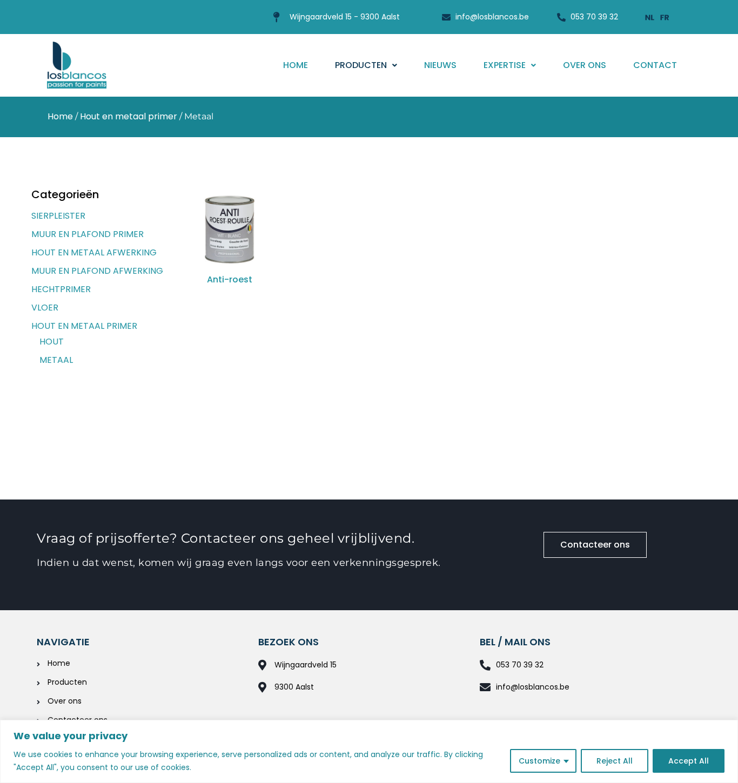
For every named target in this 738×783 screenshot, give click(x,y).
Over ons (584, 65)
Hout (51, 341)
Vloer (44, 307)
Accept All (688, 760)
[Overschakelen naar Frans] (665, 17)
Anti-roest (229, 279)
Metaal (56, 360)
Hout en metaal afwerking (94, 252)
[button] (366, 65)
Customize (539, 760)
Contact (655, 65)
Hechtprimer (61, 289)
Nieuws (440, 65)
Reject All (614, 760)
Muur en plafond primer (87, 234)
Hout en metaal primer (128, 116)
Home (295, 65)
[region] (369, 751)
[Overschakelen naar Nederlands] (650, 17)
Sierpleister (58, 216)
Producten (361, 65)
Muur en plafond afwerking (97, 271)
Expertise (505, 65)
